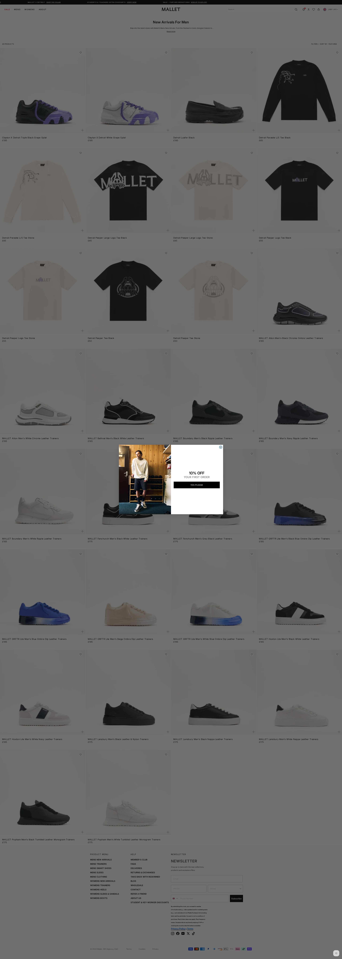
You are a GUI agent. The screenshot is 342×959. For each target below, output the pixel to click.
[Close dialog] (220, 447)
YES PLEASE (197, 485)
